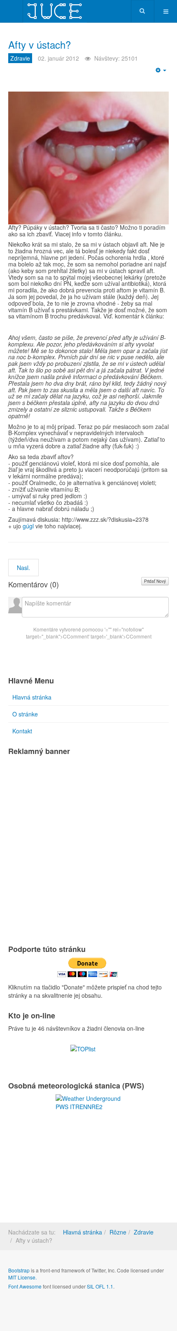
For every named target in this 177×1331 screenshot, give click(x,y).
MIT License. (22, 1277)
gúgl (28, 526)
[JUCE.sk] (55, 11)
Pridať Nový (155, 581)
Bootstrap (19, 1270)
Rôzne (117, 1232)
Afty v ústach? (39, 44)
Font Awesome (25, 1286)
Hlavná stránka (31, 697)
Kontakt (22, 731)
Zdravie (144, 1232)
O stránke (25, 714)
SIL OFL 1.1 (100, 1286)
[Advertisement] (88, 848)
